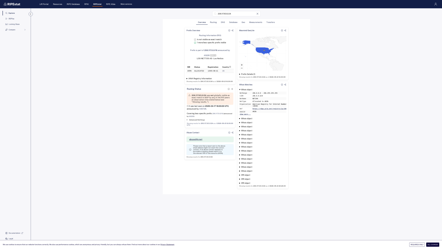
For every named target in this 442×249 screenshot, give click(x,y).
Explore (12, 13)
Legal (11, 239)
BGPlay (11, 19)
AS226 (191, 116)
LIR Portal (44, 4)
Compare (12, 30)
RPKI (86, 4)
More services (126, 4)
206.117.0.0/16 (217, 113)
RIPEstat (97, 4)
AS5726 (202, 109)
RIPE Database (73, 4)
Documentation (14, 233)
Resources (57, 4)
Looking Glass (14, 24)
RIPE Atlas (110, 4)
